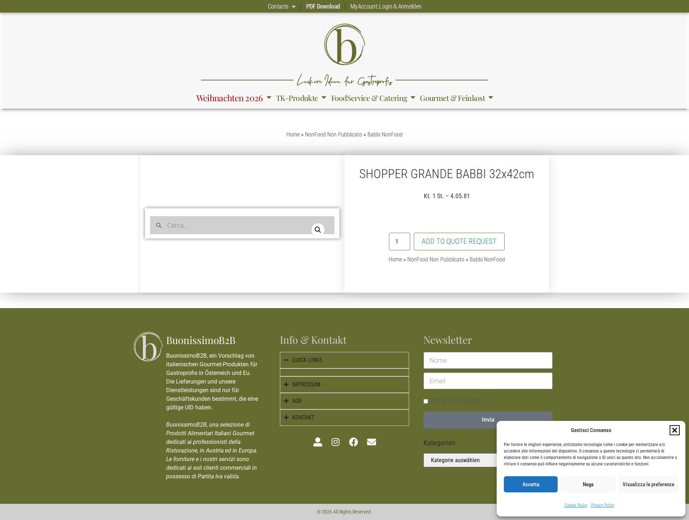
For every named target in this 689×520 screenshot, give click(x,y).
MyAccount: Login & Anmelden (385, 6)
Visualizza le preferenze (648, 484)
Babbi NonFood (385, 134)
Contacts (278, 6)
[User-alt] (318, 442)
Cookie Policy (575, 505)
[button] (674, 430)
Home (293, 134)
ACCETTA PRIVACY (457, 400)
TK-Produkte (297, 98)
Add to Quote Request (459, 241)
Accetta (530, 484)
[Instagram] (335, 442)
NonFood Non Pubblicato (333, 134)
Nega (588, 484)
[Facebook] (353, 442)
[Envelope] (371, 442)
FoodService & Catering (369, 98)
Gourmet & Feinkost (452, 98)
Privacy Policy (602, 505)
